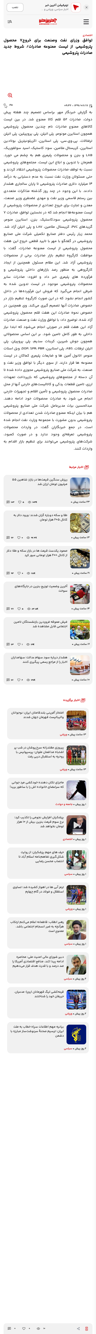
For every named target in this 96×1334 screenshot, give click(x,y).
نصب (15, 7)
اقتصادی (87, 35)
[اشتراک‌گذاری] (78, 1328)
